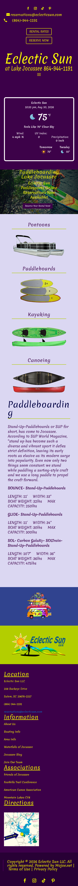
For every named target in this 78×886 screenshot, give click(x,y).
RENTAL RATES (39, 31)
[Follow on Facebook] (28, 8)
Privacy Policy (46, 869)
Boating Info (12, 732)
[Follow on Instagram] (35, 8)
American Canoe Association (22, 790)
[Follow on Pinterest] (50, 8)
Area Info (10, 739)
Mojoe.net (63, 865)
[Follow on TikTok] (43, 8)
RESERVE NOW (39, 40)
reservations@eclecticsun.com (23, 712)
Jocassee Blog (13, 754)
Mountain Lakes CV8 (17, 797)
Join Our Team (13, 762)
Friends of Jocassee (16, 774)
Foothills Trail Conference (20, 782)
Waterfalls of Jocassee (18, 747)
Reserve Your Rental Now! (37, 205)
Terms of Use (19, 869)
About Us (9, 724)
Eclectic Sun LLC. (52, 861)
